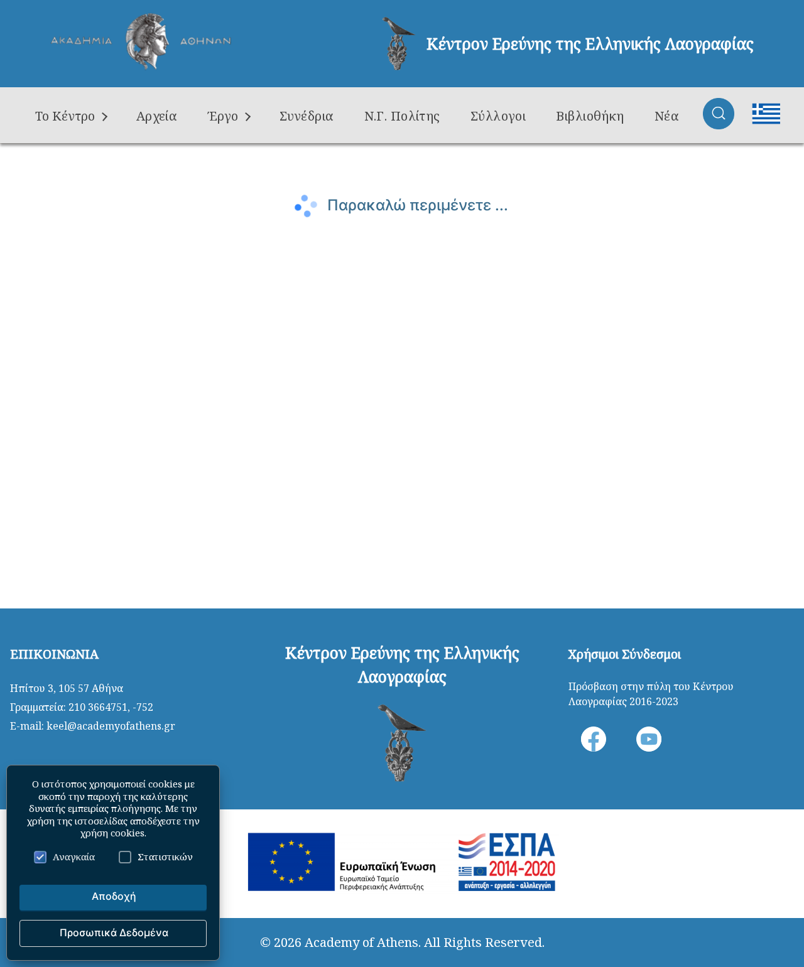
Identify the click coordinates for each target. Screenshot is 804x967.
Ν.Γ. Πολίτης (402, 115)
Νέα (667, 115)
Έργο (222, 115)
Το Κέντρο (65, 115)
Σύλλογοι (498, 115)
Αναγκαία (74, 856)
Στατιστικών (165, 856)
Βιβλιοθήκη (590, 115)
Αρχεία (157, 115)
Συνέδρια (307, 115)
